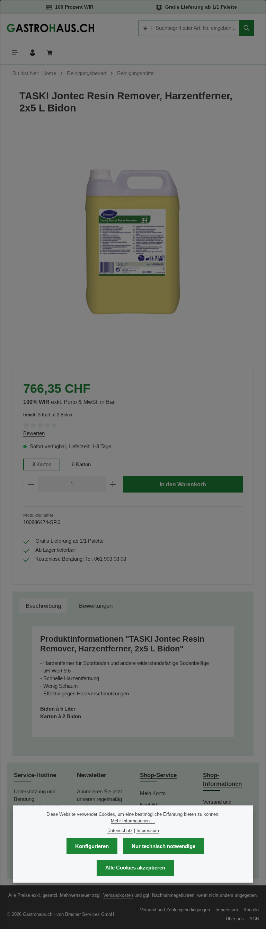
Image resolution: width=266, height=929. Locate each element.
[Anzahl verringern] (30, 484)
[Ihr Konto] (33, 53)
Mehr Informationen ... (133, 820)
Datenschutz (120, 830)
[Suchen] (246, 28)
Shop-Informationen (222, 779)
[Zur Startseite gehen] (50, 28)
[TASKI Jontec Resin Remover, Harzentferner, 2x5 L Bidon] (132, 241)
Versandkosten (118, 895)
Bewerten (34, 433)
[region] (133, 241)
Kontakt (251, 909)
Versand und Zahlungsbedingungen (175, 909)
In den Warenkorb (183, 484)
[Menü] (15, 53)
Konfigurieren (92, 846)
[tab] (43, 605)
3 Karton (41, 464)
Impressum (226, 909)
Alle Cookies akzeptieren (135, 868)
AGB (254, 918)
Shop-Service (158, 775)
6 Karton (81, 464)
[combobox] (195, 28)
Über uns (235, 918)
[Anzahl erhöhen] (113, 484)
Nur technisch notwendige (163, 846)
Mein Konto (153, 793)
